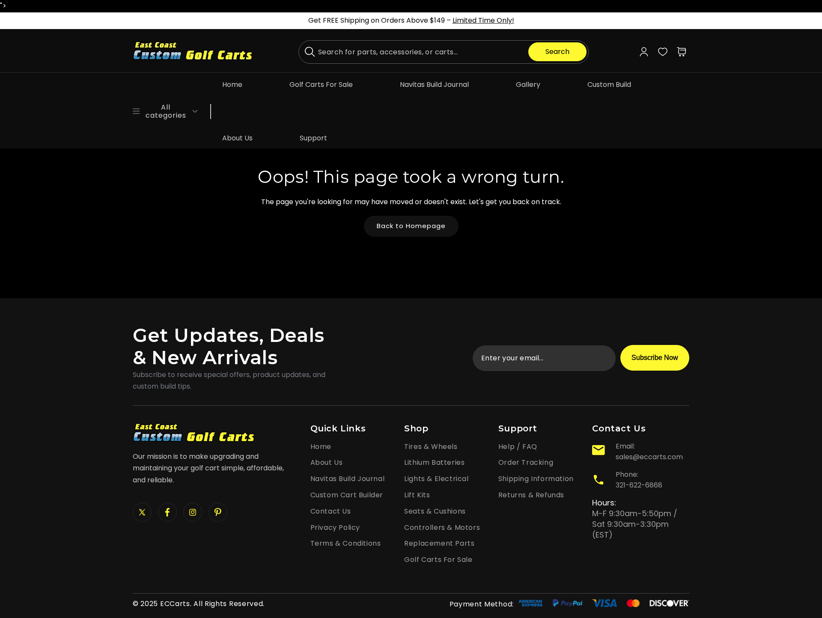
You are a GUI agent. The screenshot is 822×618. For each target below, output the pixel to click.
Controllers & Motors (442, 527)
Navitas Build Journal (347, 479)
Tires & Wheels (430, 447)
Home (320, 447)
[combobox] (443, 52)
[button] (681, 51)
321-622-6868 (639, 485)
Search (557, 51)
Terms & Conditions (345, 543)
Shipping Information (536, 479)
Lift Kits (417, 495)
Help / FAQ (517, 447)
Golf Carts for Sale (438, 560)
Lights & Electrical (436, 479)
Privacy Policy (335, 527)
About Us (326, 462)
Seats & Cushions (435, 511)
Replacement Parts (439, 543)
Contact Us (330, 511)
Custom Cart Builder (346, 495)
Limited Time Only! (483, 20)
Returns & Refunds (531, 495)
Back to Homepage (411, 225)
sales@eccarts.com (649, 457)
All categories (166, 111)
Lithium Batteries (434, 462)
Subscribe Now (654, 357)
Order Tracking (525, 462)
